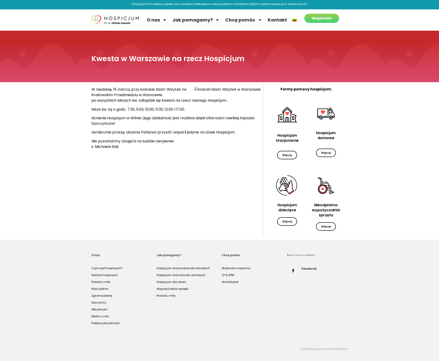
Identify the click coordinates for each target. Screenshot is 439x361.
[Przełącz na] (294, 20)
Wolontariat (230, 282)
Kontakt (277, 20)
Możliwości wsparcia (236, 268)
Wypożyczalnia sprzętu (173, 289)
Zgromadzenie (101, 296)
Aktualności (99, 309)
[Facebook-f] (293, 270)
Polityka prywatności (105, 323)
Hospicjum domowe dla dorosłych (181, 275)
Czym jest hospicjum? (107, 268)
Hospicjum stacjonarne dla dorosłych (183, 268)
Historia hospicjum (104, 275)
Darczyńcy (98, 302)
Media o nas (100, 316)
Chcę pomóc (240, 20)
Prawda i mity (100, 282)
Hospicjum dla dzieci (171, 282)
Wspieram (322, 18)
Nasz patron (99, 289)
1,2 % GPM (228, 275)
